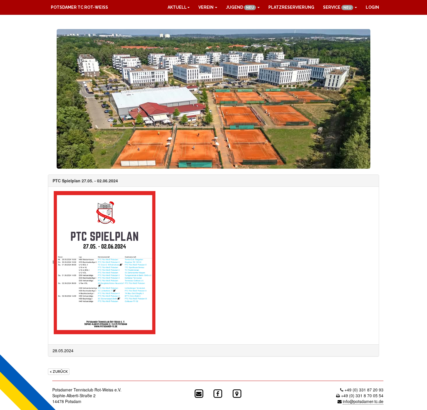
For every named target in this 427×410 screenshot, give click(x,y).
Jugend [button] (240, 7)
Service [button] (337, 7)
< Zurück (59, 372)
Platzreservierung (291, 7)
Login (372, 7)
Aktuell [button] (177, 7)
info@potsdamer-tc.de (363, 401)
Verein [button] (206, 7)
